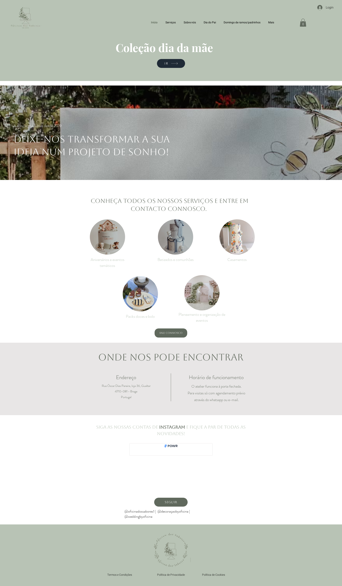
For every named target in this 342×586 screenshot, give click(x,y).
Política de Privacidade (171, 575)
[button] (303, 23)
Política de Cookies (213, 575)
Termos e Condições (119, 575)
